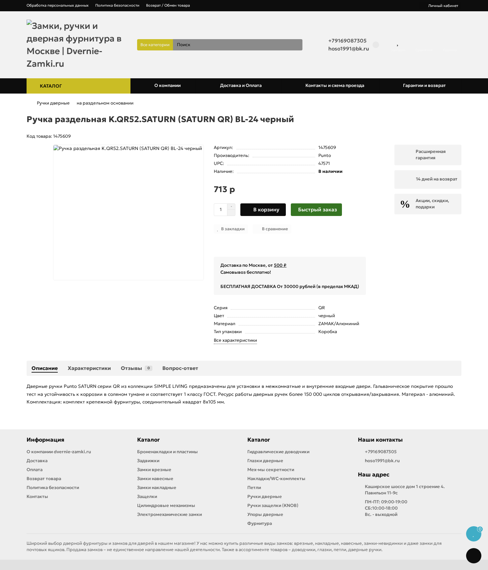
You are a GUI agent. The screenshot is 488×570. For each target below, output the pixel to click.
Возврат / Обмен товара (168, 5)
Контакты (37, 496)
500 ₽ (280, 265)
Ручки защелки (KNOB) (272, 505)
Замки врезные (154, 469)
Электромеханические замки (169, 514)
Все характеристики (235, 340)
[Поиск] (295, 44)
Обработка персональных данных (58, 5)
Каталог (148, 439)
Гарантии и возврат (424, 85)
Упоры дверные (265, 514)
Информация (45, 439)
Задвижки (148, 460)
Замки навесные (155, 478)
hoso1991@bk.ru (348, 48)
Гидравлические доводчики (278, 452)
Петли (254, 487)
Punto (324, 155)
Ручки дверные (53, 103)
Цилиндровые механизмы (166, 505)
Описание (45, 368)
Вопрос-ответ (180, 368)
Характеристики (89, 368)
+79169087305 (347, 40)
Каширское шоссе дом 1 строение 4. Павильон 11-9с (405, 490)
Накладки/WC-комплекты (276, 478)
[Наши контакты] (473, 555)
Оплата (34, 469)
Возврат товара (44, 478)
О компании (167, 85)
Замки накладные (156, 487)
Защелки (147, 496)
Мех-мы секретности (270, 469)
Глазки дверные (265, 460)
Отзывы (135, 368)
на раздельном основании (105, 103)
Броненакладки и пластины (167, 452)
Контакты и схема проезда (334, 85)
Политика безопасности (117, 5)
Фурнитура (259, 523)
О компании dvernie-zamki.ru (59, 452)
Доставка (37, 460)
